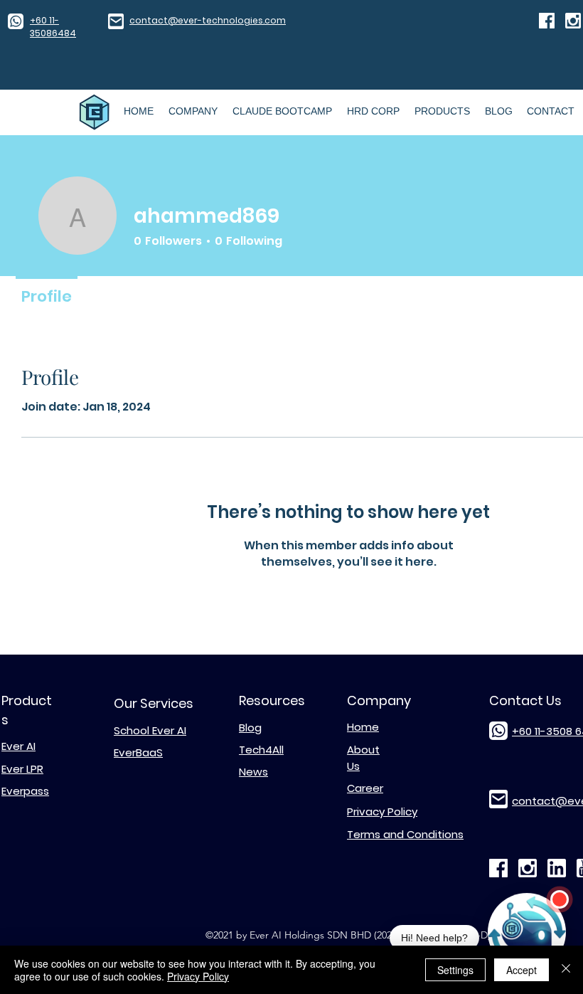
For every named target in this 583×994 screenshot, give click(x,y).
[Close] (565, 970)
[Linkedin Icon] (556, 868)
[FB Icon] (547, 20)
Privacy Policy (198, 976)
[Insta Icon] (573, 20)
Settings (455, 970)
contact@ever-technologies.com (207, 20)
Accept (521, 970)
